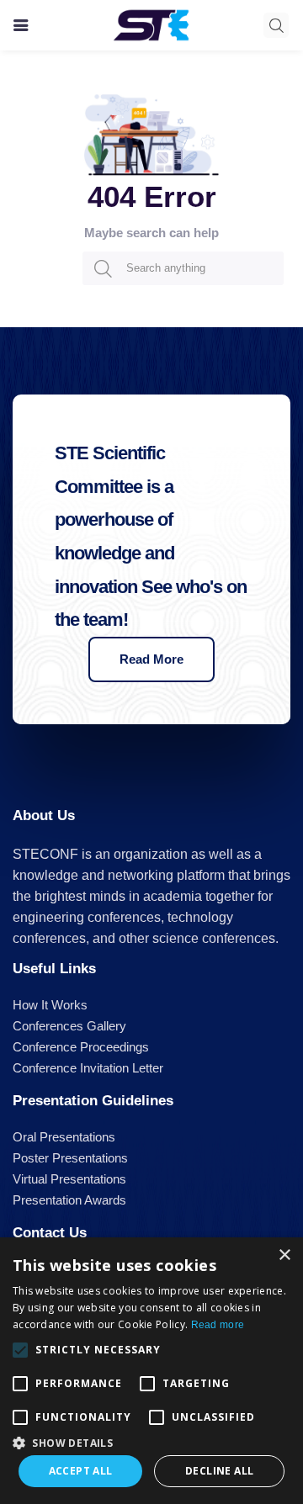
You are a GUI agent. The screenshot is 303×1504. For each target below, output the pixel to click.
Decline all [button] (219, 1471)
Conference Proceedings (81, 1047)
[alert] (151, 1370)
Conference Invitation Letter (88, 1068)
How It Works (50, 1005)
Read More (151, 659)
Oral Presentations (64, 1137)
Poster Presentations (70, 1158)
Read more (218, 1325)
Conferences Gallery (69, 1026)
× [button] (284, 1255)
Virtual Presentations (69, 1179)
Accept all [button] (81, 1471)
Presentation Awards (69, 1200)
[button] (151, 1441)
